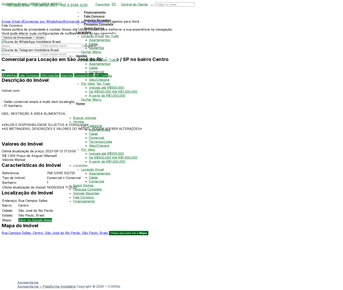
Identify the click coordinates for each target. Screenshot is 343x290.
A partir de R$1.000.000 (107, 96)
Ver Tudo (112, 36)
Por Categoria (91, 60)
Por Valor (88, 84)
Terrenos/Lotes (100, 76)
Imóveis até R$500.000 (106, 88)
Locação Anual (92, 36)
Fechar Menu (91, 52)
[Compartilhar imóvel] (3, 70)
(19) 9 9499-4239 (74, 5)
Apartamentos (99, 40)
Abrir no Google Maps (35, 220)
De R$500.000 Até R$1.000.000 (113, 92)
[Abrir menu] (66, 111)
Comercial (96, 48)
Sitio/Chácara (99, 80)
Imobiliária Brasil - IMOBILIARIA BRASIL (32, 4)
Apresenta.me (28, 282)
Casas (93, 44)
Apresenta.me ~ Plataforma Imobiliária (46, 286)
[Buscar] (152, 5)
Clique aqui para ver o (129, 233)
